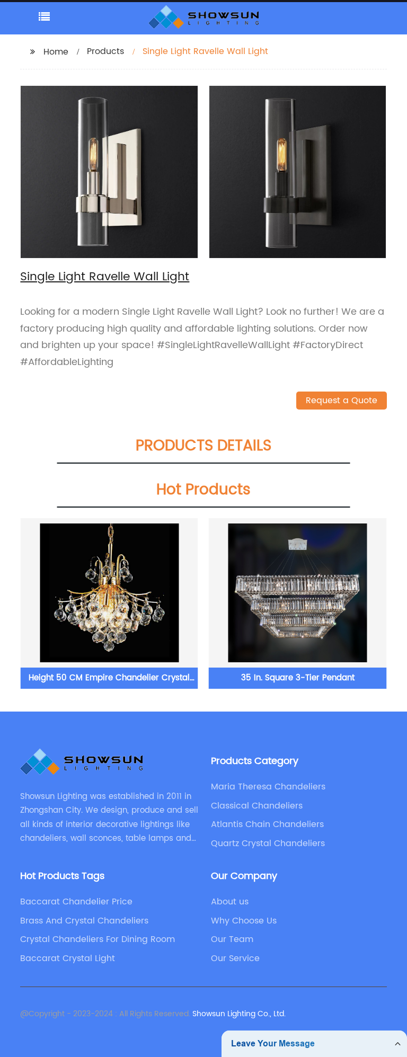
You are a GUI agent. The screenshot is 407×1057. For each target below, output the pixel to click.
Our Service (235, 958)
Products (105, 51)
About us (230, 902)
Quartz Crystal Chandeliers (268, 843)
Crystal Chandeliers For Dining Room (97, 939)
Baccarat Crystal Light (67, 958)
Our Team (232, 939)
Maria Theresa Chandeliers (268, 786)
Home (55, 52)
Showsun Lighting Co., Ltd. (239, 1014)
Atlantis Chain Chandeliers (267, 824)
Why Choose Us (244, 921)
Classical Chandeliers (257, 806)
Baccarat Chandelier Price (76, 901)
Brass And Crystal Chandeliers (84, 920)
